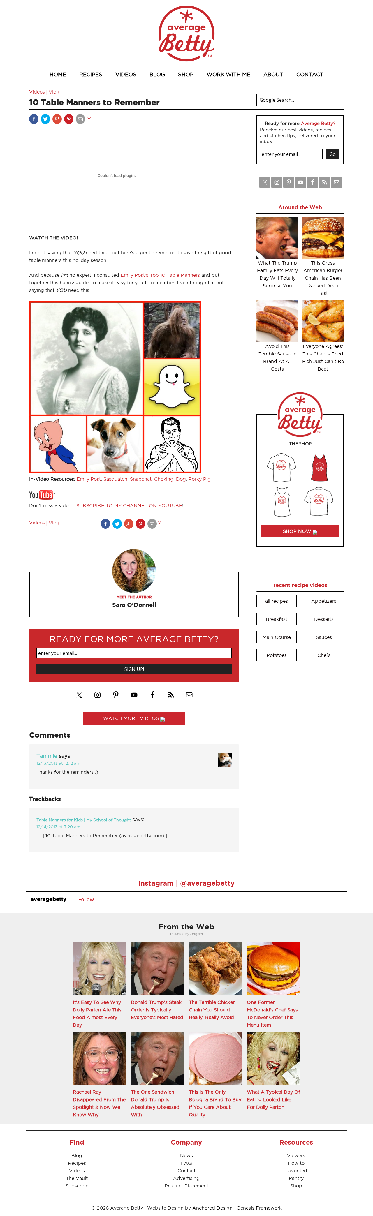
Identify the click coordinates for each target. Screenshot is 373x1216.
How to (296, 1163)
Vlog (54, 91)
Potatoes (277, 655)
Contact (186, 1170)
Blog (76, 1155)
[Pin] (69, 120)
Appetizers (323, 601)
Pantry (296, 1178)
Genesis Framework (259, 1207)
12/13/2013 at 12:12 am (58, 763)
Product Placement (186, 1185)
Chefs (323, 655)
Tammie (46, 756)
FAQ (186, 1163)
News (186, 1155)
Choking (163, 479)
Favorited (296, 1170)
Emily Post (89, 479)
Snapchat (141, 479)
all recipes (276, 601)
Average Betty (186, 33)
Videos (37, 91)
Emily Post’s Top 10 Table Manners (160, 275)
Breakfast (276, 619)
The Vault (77, 1178)
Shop (296, 1185)
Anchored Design (212, 1207)
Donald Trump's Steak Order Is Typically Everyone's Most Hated (157, 1010)
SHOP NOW (298, 531)
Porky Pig (200, 479)
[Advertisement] (300, 754)
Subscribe (77, 1185)
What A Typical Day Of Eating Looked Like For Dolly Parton (273, 1099)
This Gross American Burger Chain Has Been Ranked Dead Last (322, 278)
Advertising (186, 1178)
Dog (181, 479)
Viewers (296, 1155)
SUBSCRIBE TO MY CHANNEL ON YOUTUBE (129, 505)
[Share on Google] (57, 120)
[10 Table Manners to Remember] (115, 471)
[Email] (81, 120)
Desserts (324, 619)
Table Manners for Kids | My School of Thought (83, 819)
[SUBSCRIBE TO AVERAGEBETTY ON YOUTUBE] (42, 498)
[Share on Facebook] (34, 120)
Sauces (324, 637)
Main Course (277, 637)
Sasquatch (115, 479)
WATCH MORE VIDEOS (131, 718)
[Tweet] (46, 120)
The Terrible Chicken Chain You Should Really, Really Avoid (212, 1010)
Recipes (77, 1163)
